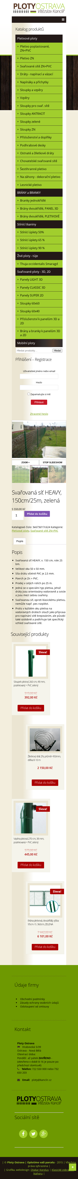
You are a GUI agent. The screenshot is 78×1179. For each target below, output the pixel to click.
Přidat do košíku (37, 513)
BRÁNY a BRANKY (29, 193)
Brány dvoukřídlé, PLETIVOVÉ (39, 216)
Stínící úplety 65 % (32, 240)
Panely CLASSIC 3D (32, 288)
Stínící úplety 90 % (32, 248)
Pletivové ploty (27, 38)
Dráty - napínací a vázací (36, 74)
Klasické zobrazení (63, 1170)
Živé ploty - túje (27, 256)
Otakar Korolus (40, 1170)
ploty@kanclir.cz (42, 1080)
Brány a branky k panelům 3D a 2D (40, 333)
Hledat (57, 350)
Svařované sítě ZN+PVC (36, 66)
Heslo (39, 382)
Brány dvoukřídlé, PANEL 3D (39, 208)
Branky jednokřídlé (33, 200)
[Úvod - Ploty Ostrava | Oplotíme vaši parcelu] (39, 8)
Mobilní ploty (26, 343)
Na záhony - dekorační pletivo (40, 177)
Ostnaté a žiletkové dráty (37, 153)
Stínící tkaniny (26, 224)
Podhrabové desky (33, 145)
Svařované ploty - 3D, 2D (34, 272)
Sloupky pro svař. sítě (34, 106)
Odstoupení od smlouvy (34, 1006)
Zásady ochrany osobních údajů (39, 1002)
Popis (19, 541)
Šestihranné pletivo (33, 169)
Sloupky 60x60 (30, 303)
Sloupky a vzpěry (31, 90)
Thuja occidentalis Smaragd (39, 264)
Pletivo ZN (27, 58)
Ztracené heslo (39, 414)
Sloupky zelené (30, 122)
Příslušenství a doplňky (36, 137)
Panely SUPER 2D (32, 295)
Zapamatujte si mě (40, 394)
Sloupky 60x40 (30, 311)
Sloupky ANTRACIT (32, 114)
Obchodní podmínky (32, 999)
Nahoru (38, 1173)
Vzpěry (24, 98)
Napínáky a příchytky (34, 82)
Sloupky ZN (27, 129)
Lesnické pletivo (31, 185)
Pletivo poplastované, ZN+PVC (35, 48)
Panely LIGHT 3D (31, 279)
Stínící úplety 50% (32, 232)
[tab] (19, 541)
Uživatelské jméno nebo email (39, 371)
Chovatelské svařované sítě (38, 161)
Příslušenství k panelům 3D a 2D (39, 321)
